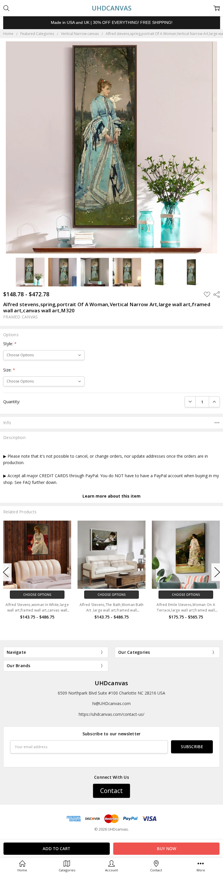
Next (217, 572)
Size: (9, 370)
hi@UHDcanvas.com (111, 703)
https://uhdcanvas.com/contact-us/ (111, 714)
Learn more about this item (111, 496)
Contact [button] (111, 791)
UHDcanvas (111, 683)
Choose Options (37, 595)
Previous (6, 572)
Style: (10, 343)
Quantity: (11, 401)
